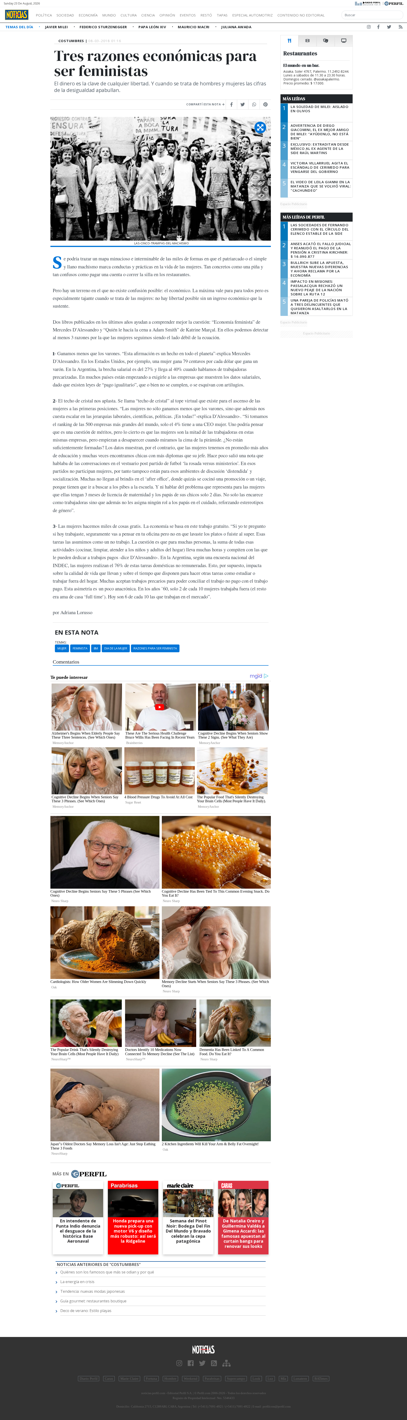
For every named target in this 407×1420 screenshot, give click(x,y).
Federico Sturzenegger (104, 26)
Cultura (129, 15)
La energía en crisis (77, 1281)
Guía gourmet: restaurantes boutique (93, 1301)
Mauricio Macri (194, 26)
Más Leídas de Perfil (304, 217)
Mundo (109, 15)
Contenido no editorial (301, 15)
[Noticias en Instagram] (369, 28)
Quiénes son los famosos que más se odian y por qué (107, 1272)
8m (96, 648)
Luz (270, 1378)
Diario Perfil (89, 1378)
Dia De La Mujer (115, 648)
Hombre (170, 1378)
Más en (60, 1174)
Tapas (222, 15)
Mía (283, 1378)
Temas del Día (19, 26)
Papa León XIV (152, 26)
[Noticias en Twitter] (389, 28)
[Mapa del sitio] (226, 1363)
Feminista (80, 648)
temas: (61, 642)
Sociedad (65, 15)
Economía (88, 15)
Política (44, 15)
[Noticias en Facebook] (378, 28)
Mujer (61, 648)
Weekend (190, 1378)
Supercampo (236, 1378)
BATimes (321, 1378)
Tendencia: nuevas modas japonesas (92, 1291)
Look (256, 1378)
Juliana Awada (236, 26)
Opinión (167, 15)
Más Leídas (294, 99)
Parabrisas (212, 1378)
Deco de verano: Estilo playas (85, 1310)
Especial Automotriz (252, 15)
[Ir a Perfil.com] (393, 3)
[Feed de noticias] (400, 28)
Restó (206, 15)
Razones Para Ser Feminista (155, 648)
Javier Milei (57, 26)
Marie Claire (129, 1378)
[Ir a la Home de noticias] (203, 1349)
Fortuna (151, 1378)
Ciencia (148, 15)
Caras (109, 1378)
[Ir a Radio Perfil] (368, 3)
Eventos (188, 15)
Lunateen (300, 1378)
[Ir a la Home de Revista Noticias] (17, 15)
